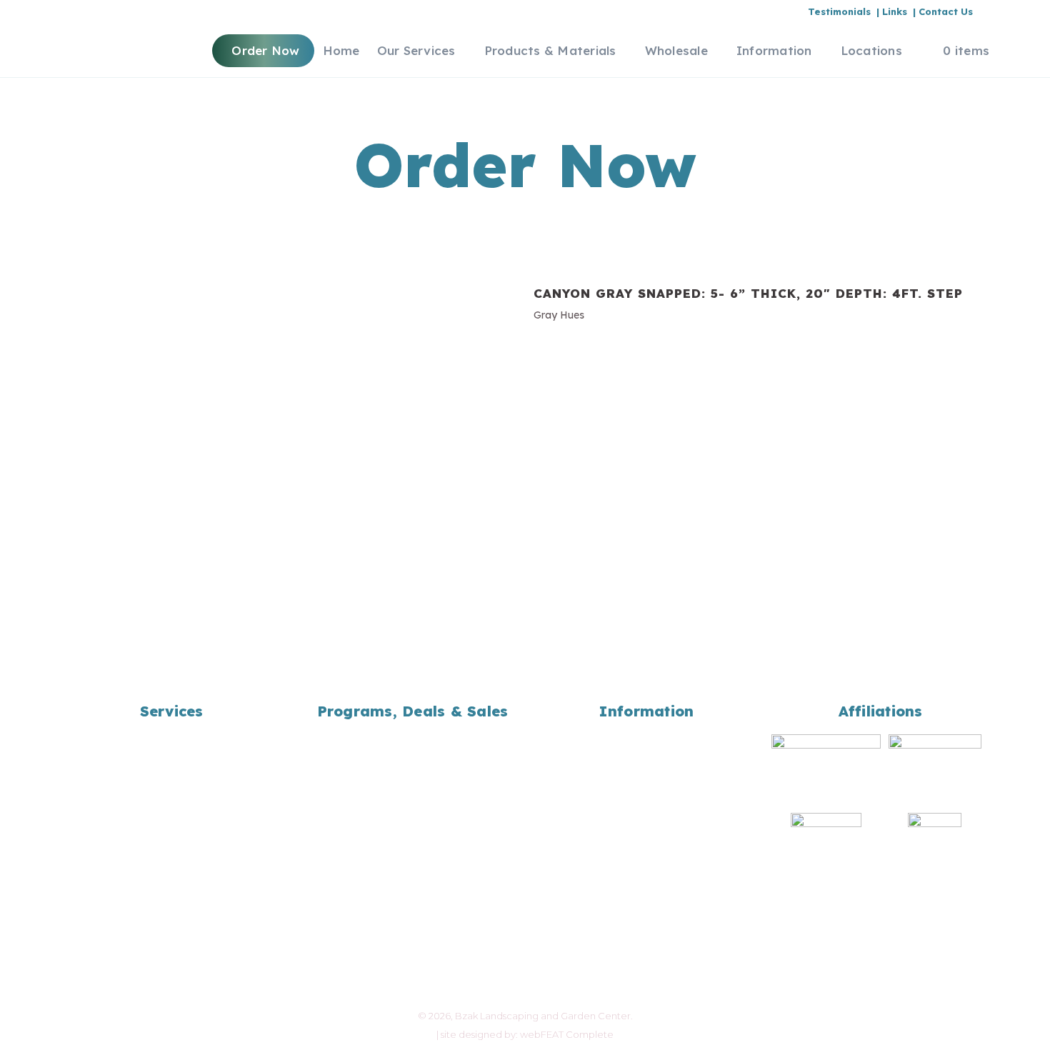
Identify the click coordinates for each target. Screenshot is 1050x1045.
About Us (646, 736)
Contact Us (646, 847)
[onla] (826, 848)
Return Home (646, 866)
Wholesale (412, 773)
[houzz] (935, 751)
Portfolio (646, 773)
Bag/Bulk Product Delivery (171, 754)
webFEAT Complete (567, 1034)
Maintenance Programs (172, 792)
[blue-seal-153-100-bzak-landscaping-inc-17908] (826, 769)
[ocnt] (934, 856)
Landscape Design (171, 736)
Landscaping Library (646, 810)
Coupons (412, 754)
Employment (646, 754)
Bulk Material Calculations (646, 792)
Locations (646, 829)
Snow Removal (171, 810)
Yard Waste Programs (171, 773)
